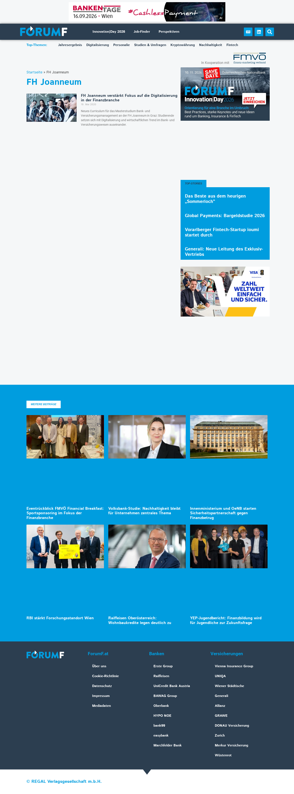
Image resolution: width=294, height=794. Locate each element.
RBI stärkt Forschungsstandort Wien (60, 618)
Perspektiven (169, 31)
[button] (269, 32)
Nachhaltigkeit (210, 45)
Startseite (34, 72)
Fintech (232, 45)
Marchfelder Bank (167, 745)
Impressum (101, 696)
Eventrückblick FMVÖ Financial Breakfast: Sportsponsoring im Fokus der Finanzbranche (65, 513)
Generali (221, 696)
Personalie (121, 45)
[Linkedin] (259, 32)
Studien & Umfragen (150, 45)
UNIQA (220, 676)
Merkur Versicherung (231, 745)
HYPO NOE (162, 715)
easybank (161, 735)
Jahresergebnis (70, 45)
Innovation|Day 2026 (109, 31)
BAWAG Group (165, 696)
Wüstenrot (223, 755)
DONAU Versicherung (232, 725)
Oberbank (161, 705)
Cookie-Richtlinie (105, 676)
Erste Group (163, 666)
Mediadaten (101, 705)
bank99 (159, 725)
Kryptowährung (182, 45)
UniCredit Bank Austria (171, 686)
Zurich (220, 735)
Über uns (99, 666)
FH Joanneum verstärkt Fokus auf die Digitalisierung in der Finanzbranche (129, 98)
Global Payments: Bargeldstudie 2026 (225, 216)
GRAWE (221, 715)
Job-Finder (142, 31)
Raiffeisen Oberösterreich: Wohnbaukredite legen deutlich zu (139, 620)
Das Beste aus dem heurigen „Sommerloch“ (215, 199)
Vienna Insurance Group (234, 666)
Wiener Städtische (229, 686)
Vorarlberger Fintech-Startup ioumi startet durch (222, 232)
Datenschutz (102, 686)
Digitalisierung (97, 45)
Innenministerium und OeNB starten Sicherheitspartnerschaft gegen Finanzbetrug (223, 513)
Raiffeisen (161, 676)
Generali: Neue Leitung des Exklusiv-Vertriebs (224, 252)
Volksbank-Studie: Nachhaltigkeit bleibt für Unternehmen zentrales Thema (144, 511)
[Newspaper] (248, 32)
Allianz (220, 705)
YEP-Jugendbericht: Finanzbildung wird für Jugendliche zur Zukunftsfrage (226, 620)
